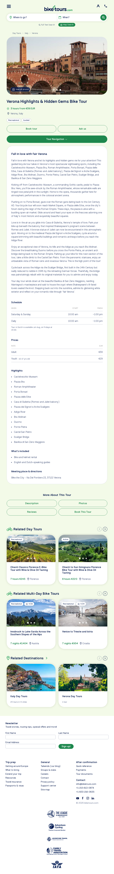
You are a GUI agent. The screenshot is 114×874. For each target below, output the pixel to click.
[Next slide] (105, 529)
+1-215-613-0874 (85, 787)
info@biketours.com (86, 784)
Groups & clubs (48, 769)
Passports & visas (14, 785)
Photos (83, 503)
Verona (35, 33)
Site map (45, 789)
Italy (26, 33)
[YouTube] (77, 798)
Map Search (68, 24)
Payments (81, 769)
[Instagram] (87, 798)
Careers (44, 773)
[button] (9, 6)
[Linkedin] (92, 798)
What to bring (12, 769)
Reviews (31, 511)
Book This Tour (83, 511)
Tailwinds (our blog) (50, 766)
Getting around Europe (16, 766)
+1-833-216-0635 (85, 791)
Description (31, 503)
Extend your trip (13, 773)
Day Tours (17, 33)
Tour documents (84, 773)
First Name (10, 733)
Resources (10, 777)
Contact (45, 777)
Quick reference (83, 766)
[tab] (53, 90)
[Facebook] (82, 798)
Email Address (12, 742)
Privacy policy (47, 781)
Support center (48, 785)
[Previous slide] (99, 529)
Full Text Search (48, 24)
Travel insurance (13, 781)
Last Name (63, 733)
